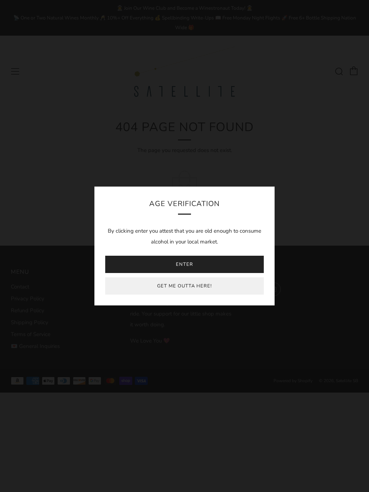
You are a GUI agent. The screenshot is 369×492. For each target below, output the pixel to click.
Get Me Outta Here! (184, 286)
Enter (184, 264)
